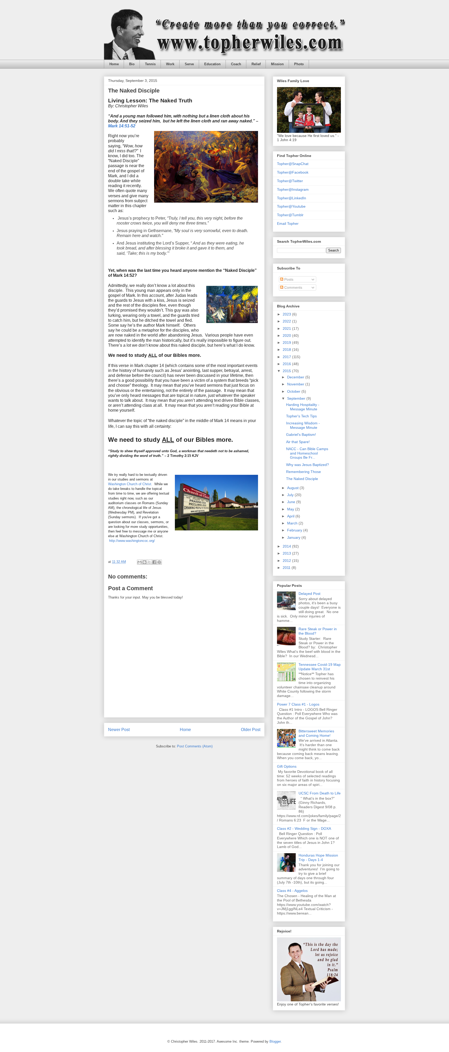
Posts (288, 279)
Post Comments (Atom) (195, 746)
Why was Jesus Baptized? (307, 465)
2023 (287, 314)
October (294, 391)
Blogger (275, 1041)
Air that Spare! (298, 442)
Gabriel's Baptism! (301, 434)
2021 (287, 328)
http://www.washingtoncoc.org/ (132, 541)
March (293, 523)
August (293, 488)
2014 (287, 546)
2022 (287, 321)
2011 (287, 568)
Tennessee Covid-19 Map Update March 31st (320, 666)
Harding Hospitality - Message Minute (302, 407)
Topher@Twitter (290, 181)
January (294, 537)
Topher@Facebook (292, 172)
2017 (287, 357)
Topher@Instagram (293, 189)
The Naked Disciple (302, 479)
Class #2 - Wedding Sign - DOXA (304, 828)
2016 (287, 364)
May (291, 509)
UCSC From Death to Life (320, 793)
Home (114, 64)
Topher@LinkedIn (291, 198)
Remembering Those (303, 472)
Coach (236, 64)
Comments (292, 287)
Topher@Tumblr (290, 215)
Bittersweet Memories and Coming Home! (316, 733)
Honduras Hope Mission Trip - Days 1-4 (318, 857)
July (291, 495)
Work (170, 64)
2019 (287, 342)
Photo (299, 64)
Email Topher (288, 223)
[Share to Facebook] (154, 562)
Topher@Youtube (291, 206)
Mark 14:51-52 (121, 126)
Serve (189, 64)
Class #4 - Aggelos (292, 891)
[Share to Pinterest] (159, 562)
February (295, 530)
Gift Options (286, 766)
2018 (287, 349)
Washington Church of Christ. (130, 484)
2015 (287, 371)
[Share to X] (149, 562)
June (291, 502)
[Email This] (139, 562)
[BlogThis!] (144, 562)
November (296, 384)
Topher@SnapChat (292, 164)
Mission (277, 64)
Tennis (150, 64)
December (296, 377)
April (291, 516)
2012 (287, 560)
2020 (287, 335)
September (296, 398)
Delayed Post (309, 593)
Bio (132, 64)
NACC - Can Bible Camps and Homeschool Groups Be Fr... (307, 453)
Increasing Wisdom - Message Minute (303, 425)
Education (212, 64)
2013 (287, 553)
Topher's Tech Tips (301, 416)
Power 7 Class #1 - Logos (298, 704)
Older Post (250, 729)
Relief (256, 64)
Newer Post (119, 729)
